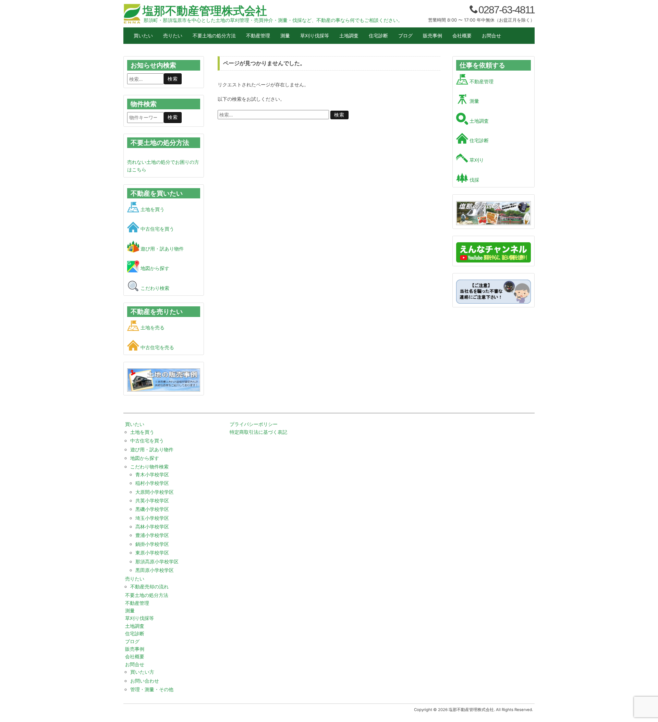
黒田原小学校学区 (154, 570)
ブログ (405, 35)
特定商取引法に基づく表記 (258, 432)
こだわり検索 (154, 288)
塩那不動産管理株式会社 (205, 10)
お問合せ (491, 35)
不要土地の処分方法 (214, 35)
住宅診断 (378, 35)
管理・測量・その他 (151, 689)
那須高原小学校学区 (157, 561)
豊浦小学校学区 (152, 535)
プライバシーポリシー (254, 424)
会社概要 (462, 35)
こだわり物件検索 (149, 466)
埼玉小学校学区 (152, 518)
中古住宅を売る (156, 347)
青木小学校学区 (152, 474)
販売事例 (432, 35)
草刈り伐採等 (314, 35)
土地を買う (151, 209)
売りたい (172, 35)
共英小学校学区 (152, 500)
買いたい (143, 35)
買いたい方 (142, 672)
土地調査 (348, 35)
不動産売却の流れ (149, 586)
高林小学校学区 (152, 526)
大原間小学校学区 (154, 492)
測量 (285, 35)
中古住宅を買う (156, 229)
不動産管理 (258, 35)
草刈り (476, 160)
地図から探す (154, 268)
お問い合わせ (144, 681)
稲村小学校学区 (152, 483)
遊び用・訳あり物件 (161, 249)
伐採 (473, 180)
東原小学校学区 (152, 552)
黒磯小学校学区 (152, 509)
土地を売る (151, 327)
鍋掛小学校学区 (152, 544)
